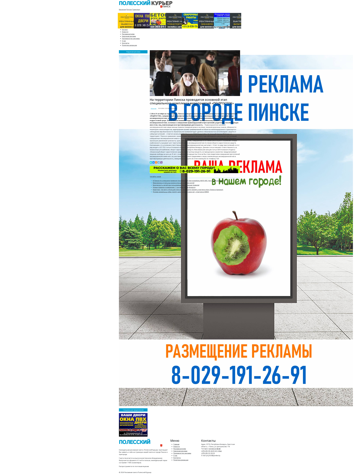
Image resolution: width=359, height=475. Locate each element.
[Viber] (161, 162)
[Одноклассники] (156, 162)
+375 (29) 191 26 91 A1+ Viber (211, 451)
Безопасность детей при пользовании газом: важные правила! (176, 185)
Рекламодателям (128, 34)
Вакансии (122, 10)
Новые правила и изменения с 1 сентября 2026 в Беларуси (174, 187)
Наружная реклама (129, 36)
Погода (129, 10)
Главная (176, 444)
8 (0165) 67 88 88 (214, 449)
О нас (124, 41)
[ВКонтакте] (153, 162)
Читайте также (155, 177)
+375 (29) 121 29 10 (208, 453)
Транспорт (136, 10)
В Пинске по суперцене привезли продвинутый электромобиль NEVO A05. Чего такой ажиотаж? (188, 181)
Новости (125, 32)
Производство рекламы (131, 39)
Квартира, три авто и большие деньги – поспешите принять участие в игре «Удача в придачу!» (188, 190)
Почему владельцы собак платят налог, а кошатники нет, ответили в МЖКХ (181, 192)
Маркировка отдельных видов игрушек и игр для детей (173, 183)
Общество (153, 108)
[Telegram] (159, 162)
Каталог (125, 30)
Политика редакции (129, 45)
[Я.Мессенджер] (151, 162)
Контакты (125, 43)
